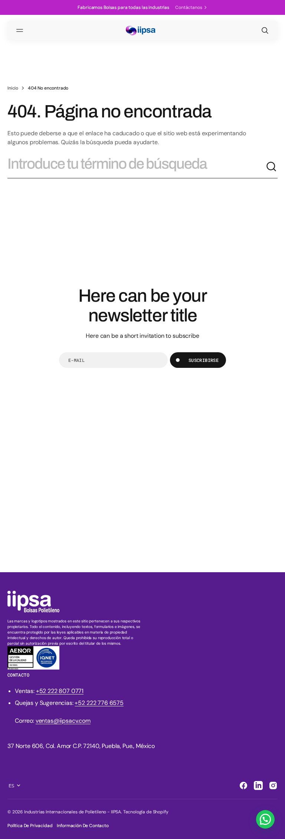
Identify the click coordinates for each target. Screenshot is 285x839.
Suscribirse (204, 360)
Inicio (12, 88)
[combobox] (136, 167)
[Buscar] (272, 167)
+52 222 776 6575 (99, 703)
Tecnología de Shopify (145, 812)
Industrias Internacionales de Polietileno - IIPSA (72, 812)
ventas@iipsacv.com (63, 721)
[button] (20, 30)
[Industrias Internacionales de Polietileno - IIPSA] (142, 31)
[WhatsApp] (265, 819)
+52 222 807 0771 (59, 691)
